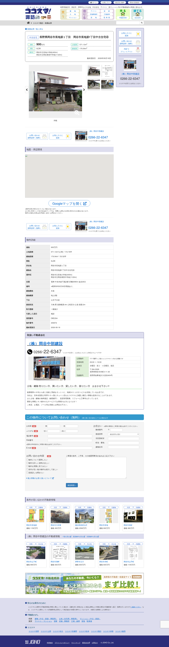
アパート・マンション (43, 621)
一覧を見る (66, 536)
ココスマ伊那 (108, 631)
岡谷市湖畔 (55, 561)
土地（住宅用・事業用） (68, 618)
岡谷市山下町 (31, 561)
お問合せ (95, 643)
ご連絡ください (136, 607)
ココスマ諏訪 (96, 631)
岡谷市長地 (103, 525)
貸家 (55, 621)
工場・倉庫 (75, 621)
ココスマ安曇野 (71, 631)
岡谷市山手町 (129, 561)
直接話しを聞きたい (36, 472)
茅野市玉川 (79, 561)
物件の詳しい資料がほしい (38, 463)
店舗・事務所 (64, 621)
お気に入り (106, 2)
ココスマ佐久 (58, 631)
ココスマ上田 (46, 631)
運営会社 (85, 643)
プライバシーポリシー (62, 643)
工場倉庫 (107, 14)
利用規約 (50, 643)
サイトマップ (75, 643)
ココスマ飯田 (120, 631)
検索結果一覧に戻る (35, 29)
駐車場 (89, 621)
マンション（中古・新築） (90, 618)
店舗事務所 (93, 14)
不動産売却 (123, 18)
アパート (94, 11)
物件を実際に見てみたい (38, 466)
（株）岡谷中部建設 (96, 131)
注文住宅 (138, 18)
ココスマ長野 (34, 631)
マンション (72, 17)
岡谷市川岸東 (56, 525)
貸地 (83, 621)
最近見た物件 (119, 2)
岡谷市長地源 (31, 525)
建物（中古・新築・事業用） (46, 618)
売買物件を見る (92, 536)
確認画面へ (72, 485)
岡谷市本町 (103, 561)
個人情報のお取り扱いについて (39, 478)
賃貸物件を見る (78, 536)
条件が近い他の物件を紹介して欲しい (43, 469)
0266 (47, 351)
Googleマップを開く (67, 203)
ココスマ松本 (84, 631)
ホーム (94, 2)
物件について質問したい (38, 459)
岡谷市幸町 (128, 525)
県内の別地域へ (135, 2)
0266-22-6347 (98, 137)
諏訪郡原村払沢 (81, 525)
